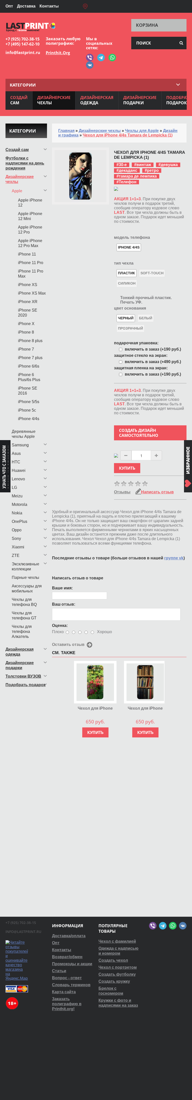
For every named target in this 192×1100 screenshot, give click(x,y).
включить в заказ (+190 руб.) (153, 349)
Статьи (59, 971)
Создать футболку (117, 974)
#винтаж (142, 165)
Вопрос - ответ (67, 978)
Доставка (26, 6)
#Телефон (126, 182)
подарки (139, 100)
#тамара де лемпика (136, 176)
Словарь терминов (71, 985)
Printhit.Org (58, 53)
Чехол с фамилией (117, 941)
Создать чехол (113, 960)
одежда (97, 100)
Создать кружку (114, 981)
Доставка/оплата (69, 936)
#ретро (152, 170)
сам (19, 100)
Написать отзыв (157, 492)
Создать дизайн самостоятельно (138, 433)
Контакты (49, 6)
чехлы (53, 100)
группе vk (174, 558)
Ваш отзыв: (63, 604)
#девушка (168, 165)
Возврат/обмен (67, 957)
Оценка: (60, 625)
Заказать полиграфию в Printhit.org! (67, 1004)
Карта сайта (64, 992)
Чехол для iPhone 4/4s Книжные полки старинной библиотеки (145, 708)
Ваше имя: (62, 588)
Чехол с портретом (117, 967)
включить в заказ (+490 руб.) (153, 362)
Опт (9, 6)
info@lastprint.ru (23, 52)
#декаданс (126, 170)
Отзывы (122, 492)
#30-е (121, 165)
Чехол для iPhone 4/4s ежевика (95, 708)
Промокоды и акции (72, 964)
